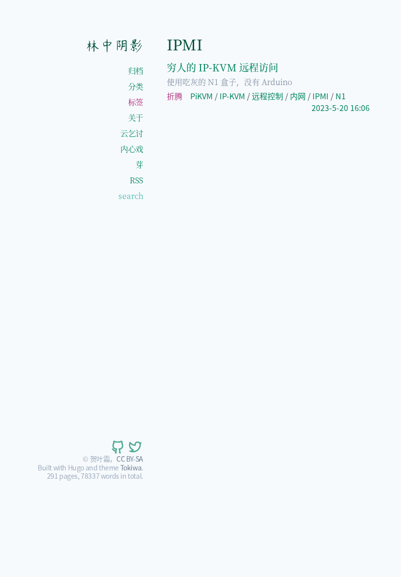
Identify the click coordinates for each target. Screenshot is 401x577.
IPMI (320, 96)
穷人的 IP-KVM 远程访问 (222, 67)
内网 (298, 96)
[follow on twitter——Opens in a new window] (134, 447)
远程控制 (267, 96)
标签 (135, 102)
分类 (135, 86)
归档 (135, 70)
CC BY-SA (129, 459)
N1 (340, 96)
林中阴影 (114, 45)
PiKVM (201, 96)
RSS (136, 180)
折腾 (174, 96)
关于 (135, 117)
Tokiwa (131, 467)
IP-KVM (232, 96)
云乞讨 (131, 133)
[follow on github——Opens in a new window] (117, 447)
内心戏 (131, 149)
